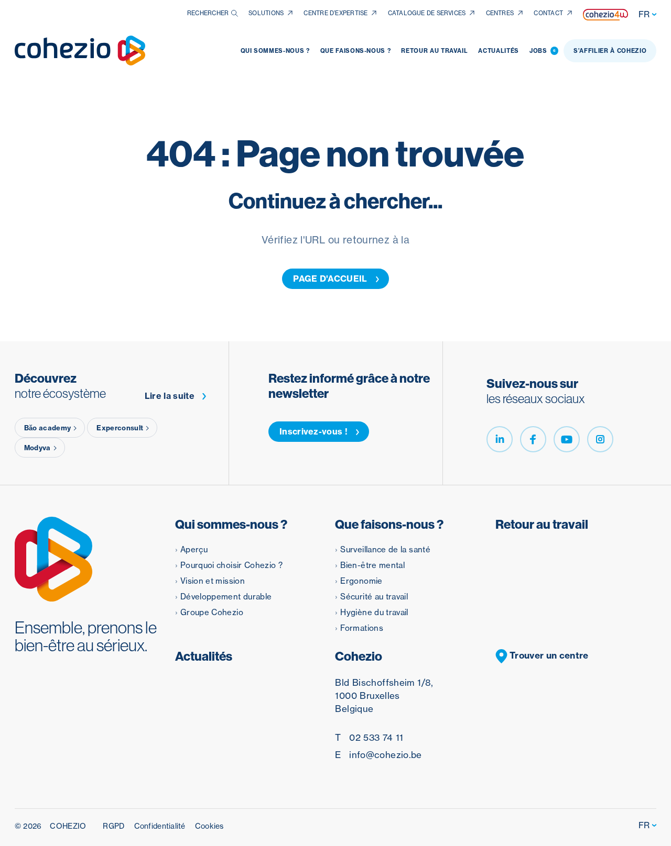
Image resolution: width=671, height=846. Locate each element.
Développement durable (226, 597)
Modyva (37, 447)
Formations (361, 628)
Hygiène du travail (374, 612)
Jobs (542, 50)
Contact (548, 13)
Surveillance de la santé (385, 549)
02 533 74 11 (369, 737)
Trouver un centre (548, 655)
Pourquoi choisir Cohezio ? (231, 565)
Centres (500, 13)
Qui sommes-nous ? (275, 50)
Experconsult (119, 428)
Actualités (498, 50)
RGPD (113, 826)
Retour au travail (434, 50)
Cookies (209, 826)
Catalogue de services (427, 13)
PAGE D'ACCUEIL (330, 278)
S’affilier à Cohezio (609, 50)
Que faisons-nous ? (355, 50)
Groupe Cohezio (211, 612)
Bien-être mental (372, 565)
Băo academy (47, 428)
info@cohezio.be (378, 754)
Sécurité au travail (374, 597)
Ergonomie (361, 581)
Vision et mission (212, 581)
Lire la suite (169, 396)
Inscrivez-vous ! (313, 431)
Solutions (266, 13)
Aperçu (194, 549)
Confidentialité (160, 826)
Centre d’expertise (335, 13)
